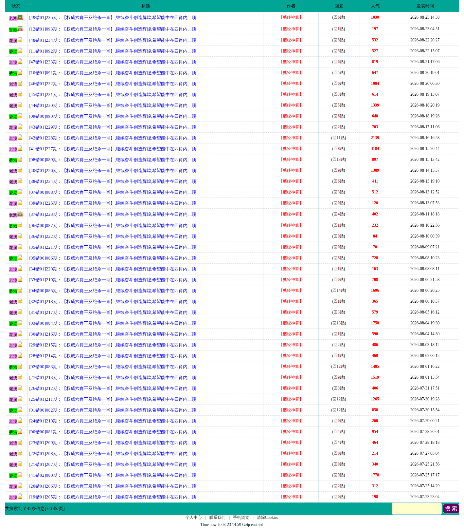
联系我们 (217, 517)
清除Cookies (267, 517)
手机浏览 (241, 517)
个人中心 (193, 517)
